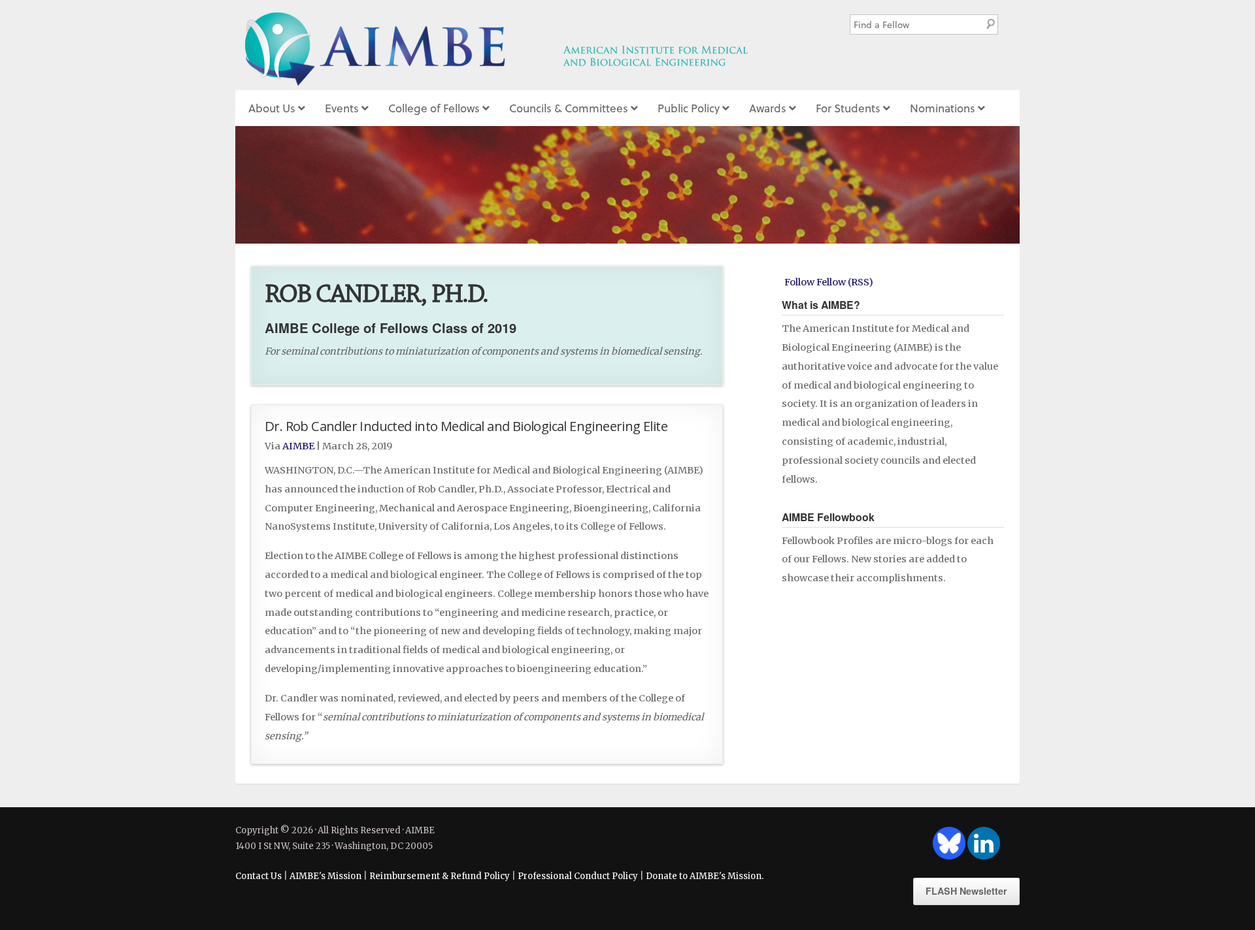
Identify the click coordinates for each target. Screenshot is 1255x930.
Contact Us (258, 876)
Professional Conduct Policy (578, 876)
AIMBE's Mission (325, 876)
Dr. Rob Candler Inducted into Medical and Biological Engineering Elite (466, 426)
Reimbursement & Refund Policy (439, 876)
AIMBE (525, 45)
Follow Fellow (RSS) (828, 282)
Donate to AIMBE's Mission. (704, 876)
